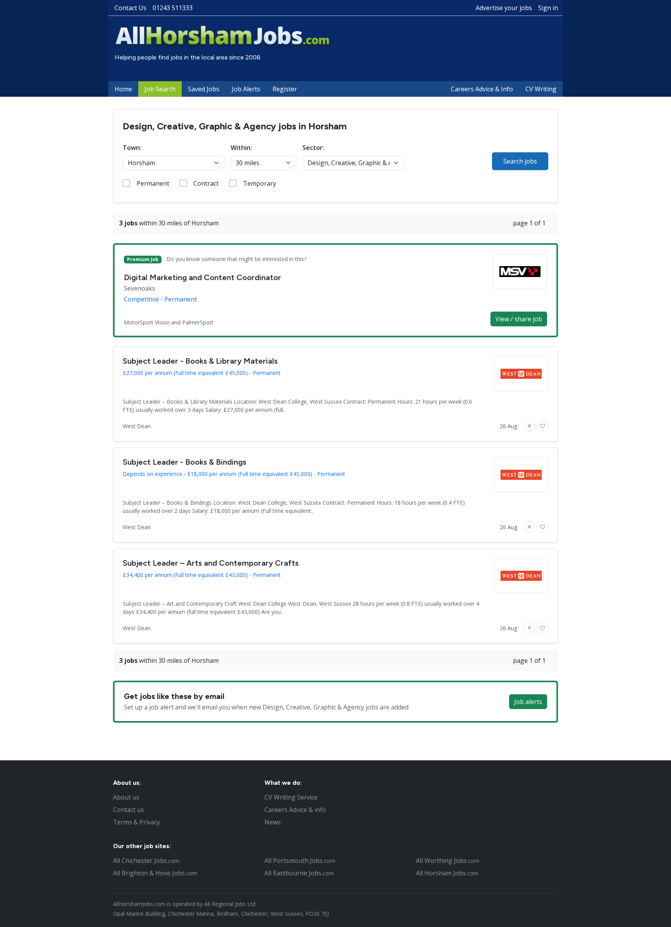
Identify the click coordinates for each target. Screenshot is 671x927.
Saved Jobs (203, 89)
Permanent (153, 183)
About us (126, 797)
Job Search (160, 89)
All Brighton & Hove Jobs (155, 873)
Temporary (259, 183)
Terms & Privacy (136, 822)
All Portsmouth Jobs (299, 860)
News (272, 822)
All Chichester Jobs (146, 860)
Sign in (548, 7)
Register (285, 89)
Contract (206, 183)
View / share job (518, 319)
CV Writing (540, 89)
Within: (241, 147)
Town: (132, 147)
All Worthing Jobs (447, 860)
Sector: (313, 147)
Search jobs (520, 161)
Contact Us (130, 7)
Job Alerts (246, 89)
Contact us (128, 809)
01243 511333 (173, 7)
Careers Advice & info (295, 809)
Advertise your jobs (504, 7)
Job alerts (528, 701)
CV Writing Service (291, 797)
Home (123, 89)
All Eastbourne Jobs (299, 873)
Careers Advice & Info (482, 89)
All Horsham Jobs (447, 873)
